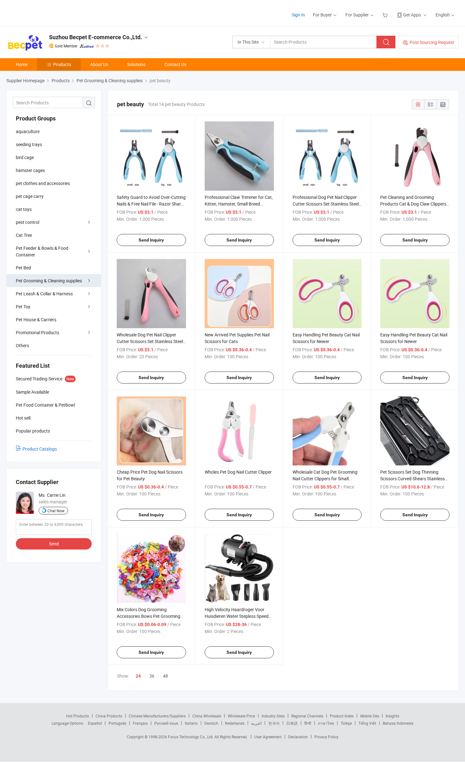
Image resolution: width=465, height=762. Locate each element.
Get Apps (412, 15)
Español (95, 723)
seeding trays (29, 144)
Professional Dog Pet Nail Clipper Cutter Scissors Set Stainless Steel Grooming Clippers (326, 203)
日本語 (292, 723)
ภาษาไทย (326, 723)
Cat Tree (24, 235)
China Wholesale (206, 715)
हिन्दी (307, 723)
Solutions (136, 64)
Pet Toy (23, 307)
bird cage (25, 157)
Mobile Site (369, 715)
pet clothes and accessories (43, 183)
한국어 (274, 723)
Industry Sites (273, 715)
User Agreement (268, 736)
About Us (99, 64)
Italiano (191, 723)
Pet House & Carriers (36, 319)
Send (54, 544)
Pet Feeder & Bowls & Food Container (42, 251)
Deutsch (211, 723)
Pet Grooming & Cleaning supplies (49, 281)
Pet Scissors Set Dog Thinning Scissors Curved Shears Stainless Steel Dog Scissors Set (412, 478)
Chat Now (56, 510)
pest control (27, 222)
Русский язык (166, 723)
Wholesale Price (241, 715)
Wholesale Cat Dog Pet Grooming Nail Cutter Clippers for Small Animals (325, 478)
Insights (392, 715)
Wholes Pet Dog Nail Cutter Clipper (238, 472)
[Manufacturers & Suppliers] (47, 12)
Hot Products (77, 715)
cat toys (24, 209)
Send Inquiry (151, 240)
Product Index (342, 715)
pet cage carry (30, 196)
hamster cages (30, 170)
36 (151, 676)
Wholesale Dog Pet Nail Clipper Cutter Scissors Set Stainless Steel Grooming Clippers (150, 341)
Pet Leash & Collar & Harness (44, 294)
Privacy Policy (326, 736)
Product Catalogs (39, 449)
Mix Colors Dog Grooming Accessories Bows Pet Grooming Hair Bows (148, 616)
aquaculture (28, 131)
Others (22, 345)
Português (117, 723)
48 (165, 676)
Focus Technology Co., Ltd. (191, 736)
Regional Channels (307, 715)
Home (22, 64)
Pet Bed (23, 268)
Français (140, 723)
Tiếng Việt (367, 723)
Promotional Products (37, 332)
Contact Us (175, 64)
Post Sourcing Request (432, 42)
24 (138, 676)
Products (62, 64)
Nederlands (235, 723)
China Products (109, 715)
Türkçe (346, 723)
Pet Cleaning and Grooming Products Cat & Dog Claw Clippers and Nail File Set (413, 203)
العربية (256, 723)
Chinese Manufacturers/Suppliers (157, 715)
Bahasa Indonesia (398, 723)
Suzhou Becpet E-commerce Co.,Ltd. (95, 37)
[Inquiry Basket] (385, 15)
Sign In (298, 15)
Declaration (298, 736)
